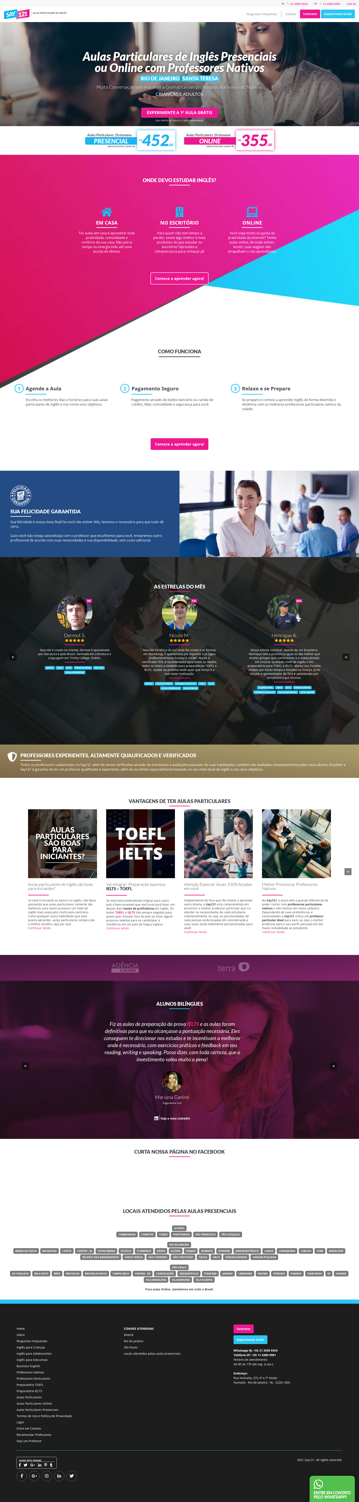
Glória (175, 1251)
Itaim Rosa (314, 1273)
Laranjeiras (287, 1251)
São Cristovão (183, 1257)
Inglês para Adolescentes (34, 1354)
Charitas (147, 1234)
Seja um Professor (29, 1441)
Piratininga (181, 1234)
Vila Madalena (156, 1280)
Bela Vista (41, 1273)
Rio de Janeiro (179, 1244)
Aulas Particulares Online (34, 1403)
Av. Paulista (20, 1273)
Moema (263, 1273)
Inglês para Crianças (31, 1347)
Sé (328, 1273)
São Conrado (157, 1257)
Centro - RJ (84, 1251)
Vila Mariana (181, 1280)
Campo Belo (121, 1273)
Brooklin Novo (96, 1273)
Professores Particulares (33, 1378)
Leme (320, 1251)
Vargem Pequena (264, 1257)
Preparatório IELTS (29, 1391)
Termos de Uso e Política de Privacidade (44, 1416)
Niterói (179, 1228)
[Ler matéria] (62, 843)
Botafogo (49, 1251)
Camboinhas (127, 1234)
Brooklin (72, 1273)
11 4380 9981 (332, 3)
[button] (13, 657)
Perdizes (279, 1273)
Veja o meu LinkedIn (217, 1118)
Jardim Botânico (247, 1251)
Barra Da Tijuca (26, 1251)
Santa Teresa (134, 1257)
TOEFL (126, 888)
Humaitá (207, 1251)
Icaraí (163, 1234)
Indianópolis (189, 1273)
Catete (66, 1251)
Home (21, 1329)
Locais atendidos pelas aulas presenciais (152, 1354)
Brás (57, 1273)
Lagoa (268, 1251)
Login (20, 1422)
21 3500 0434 (299, 3)
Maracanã (336, 1251)
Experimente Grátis (338, 14)
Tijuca (203, 1257)
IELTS (111, 888)
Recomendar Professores (34, 1435)
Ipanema (224, 1251)
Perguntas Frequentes (261, 14)
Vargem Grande (236, 1257)
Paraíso (296, 1273)
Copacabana (106, 1251)
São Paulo (179, 1267)
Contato (290, 14)
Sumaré (341, 1273)
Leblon (306, 1251)
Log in (351, 3)
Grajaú (190, 1251)
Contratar (310, 14)
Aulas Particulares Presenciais (37, 1410)
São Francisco (205, 1234)
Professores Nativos (30, 1372)
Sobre (21, 1335)
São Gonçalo (230, 1234)
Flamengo (144, 1251)
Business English (28, 1366)
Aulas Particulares (29, 1397)
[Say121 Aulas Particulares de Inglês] (36, 14)
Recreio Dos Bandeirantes (100, 1257)
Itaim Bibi (210, 1273)
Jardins (227, 1273)
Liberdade (245, 1273)
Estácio (126, 1251)
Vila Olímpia (204, 1280)
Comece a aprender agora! (179, 278)
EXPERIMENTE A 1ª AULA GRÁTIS (179, 112)
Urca (216, 1257)
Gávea (161, 1251)
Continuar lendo (39, 928)
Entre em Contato (29, 1428)
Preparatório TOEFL (30, 1385)
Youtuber (221, 1103)
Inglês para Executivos (32, 1360)
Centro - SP (142, 1273)
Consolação (165, 1273)
